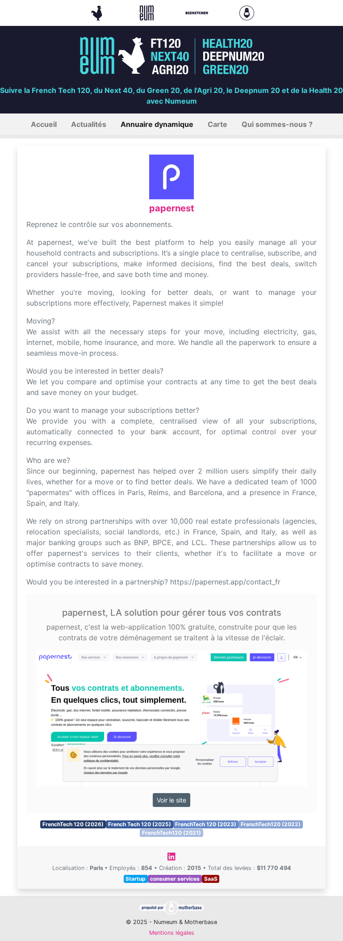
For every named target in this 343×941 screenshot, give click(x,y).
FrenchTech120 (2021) (171, 832)
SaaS (211, 878)
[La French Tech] (98, 12)
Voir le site (171, 800)
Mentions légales (171, 932)
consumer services (175, 878)
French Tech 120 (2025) (139, 824)
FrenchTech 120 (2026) (73, 824)
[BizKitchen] (198, 12)
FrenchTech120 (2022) (271, 824)
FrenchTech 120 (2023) (205, 824)
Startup (135, 878)
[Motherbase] (247, 12)
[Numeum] (148, 12)
